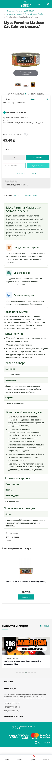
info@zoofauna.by (11, 711)
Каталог (19, 11)
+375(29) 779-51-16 (12, 707)
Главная (10, 11)
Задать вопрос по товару (26, 173)
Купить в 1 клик (38, 166)
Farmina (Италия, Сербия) (35, 14)
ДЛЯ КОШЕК (29, 11)
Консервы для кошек (14, 14)
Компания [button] (8, 682)
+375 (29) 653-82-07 (12, 703)
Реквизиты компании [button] (13, 716)
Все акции (45, 626)
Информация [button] (10, 688)
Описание (7, 195)
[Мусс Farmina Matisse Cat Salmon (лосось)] (18, 84)
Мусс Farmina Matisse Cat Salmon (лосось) (26, 581)
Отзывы (17, 195)
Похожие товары (31, 195)
